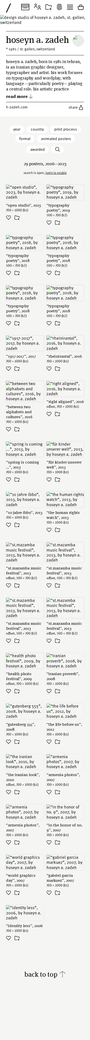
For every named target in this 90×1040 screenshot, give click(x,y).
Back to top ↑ (45, 974)
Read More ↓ (19, 96)
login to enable (56, 172)
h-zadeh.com (17, 107)
